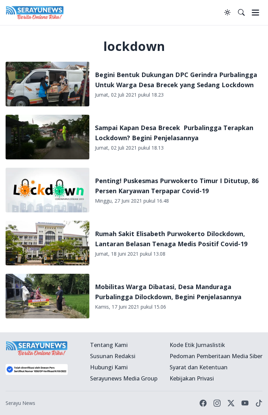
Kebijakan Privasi (192, 378)
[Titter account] (231, 403)
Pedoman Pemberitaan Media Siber (216, 356)
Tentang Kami (109, 345)
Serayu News (20, 403)
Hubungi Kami (109, 367)
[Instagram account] (217, 403)
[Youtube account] (244, 403)
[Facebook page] (203, 403)
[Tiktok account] (258, 403)
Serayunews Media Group (123, 378)
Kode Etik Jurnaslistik (197, 345)
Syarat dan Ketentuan (199, 367)
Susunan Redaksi (112, 356)
